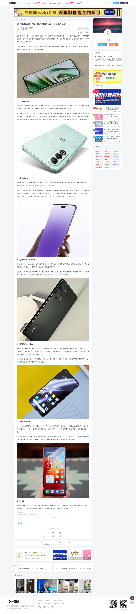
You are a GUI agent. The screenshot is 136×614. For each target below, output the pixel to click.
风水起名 (99, 162)
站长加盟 (78, 2)
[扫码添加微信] (132, 602)
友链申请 (40, 600)
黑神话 (116, 151)
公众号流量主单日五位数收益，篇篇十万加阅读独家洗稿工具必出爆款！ (112, 138)
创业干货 (60, 3)
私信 (87, 29)
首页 (28, 3)
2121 (31, 555)
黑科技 (107, 151)
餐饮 (116, 159)
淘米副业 (50, 603)
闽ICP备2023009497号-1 (60, 603)
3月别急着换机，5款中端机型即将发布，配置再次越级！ (42, 24)
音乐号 (107, 164)
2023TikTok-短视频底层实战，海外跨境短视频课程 (111, 130)
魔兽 (116, 154)
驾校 (116, 156)
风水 (116, 162)
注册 (114, 45)
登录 (103, 45)
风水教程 (107, 162)
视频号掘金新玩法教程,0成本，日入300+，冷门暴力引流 (112, 116)
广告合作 (53, 600)
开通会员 (69, 2)
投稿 (21, 19)
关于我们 (60, 600)
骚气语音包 (108, 156)
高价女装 (99, 156)
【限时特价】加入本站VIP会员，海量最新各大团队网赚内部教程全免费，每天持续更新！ (112, 109)
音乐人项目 (116, 164)
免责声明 (47, 600)
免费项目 (45, 3)
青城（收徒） (25, 28)
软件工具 (53, 3)
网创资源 (35, 2)
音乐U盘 (99, 167)
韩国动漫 (107, 167)
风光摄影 (99, 164)
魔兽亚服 (107, 154)
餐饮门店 (99, 159)
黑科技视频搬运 (99, 151)
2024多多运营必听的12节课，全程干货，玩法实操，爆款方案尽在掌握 (112, 123)
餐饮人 (107, 159)
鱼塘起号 (99, 154)
